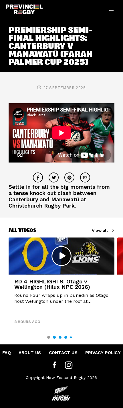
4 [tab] (65, 337)
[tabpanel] (61, 283)
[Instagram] (68, 365)
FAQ (6, 352)
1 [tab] (48, 337)
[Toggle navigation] (111, 10)
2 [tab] (54, 337)
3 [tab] (60, 337)
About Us (30, 352)
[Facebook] (54, 365)
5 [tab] (71, 337)
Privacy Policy (103, 352)
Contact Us (63, 352)
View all (100, 230)
